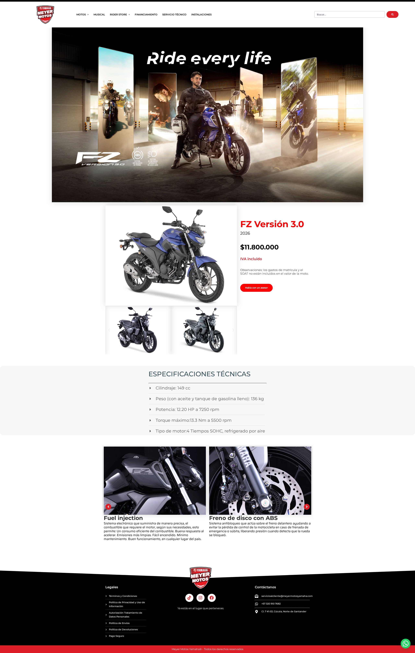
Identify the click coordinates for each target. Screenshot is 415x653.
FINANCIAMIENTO (146, 14)
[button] (109, 330)
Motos (81, 14)
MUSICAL (99, 14)
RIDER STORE (118, 14)
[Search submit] (392, 14)
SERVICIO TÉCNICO (174, 14)
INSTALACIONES (201, 14)
